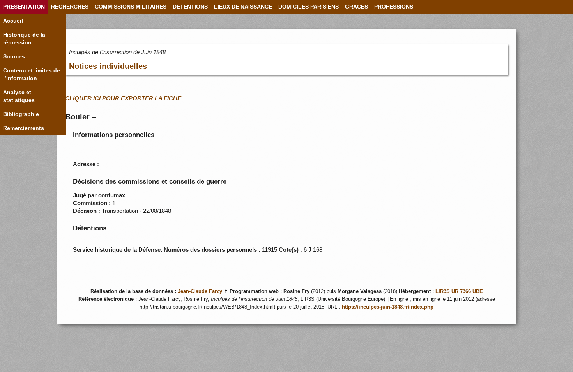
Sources (14, 57)
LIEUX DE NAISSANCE (243, 7)
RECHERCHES (69, 7)
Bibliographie (21, 114)
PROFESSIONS (393, 7)
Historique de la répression (24, 39)
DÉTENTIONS (190, 7)
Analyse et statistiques (19, 96)
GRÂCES (356, 7)
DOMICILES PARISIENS (308, 7)
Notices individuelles (108, 66)
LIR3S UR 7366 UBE (459, 291)
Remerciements (23, 128)
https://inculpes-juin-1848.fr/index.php (387, 307)
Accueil (13, 21)
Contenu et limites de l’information (31, 74)
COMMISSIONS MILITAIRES (130, 7)
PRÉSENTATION (24, 7)
